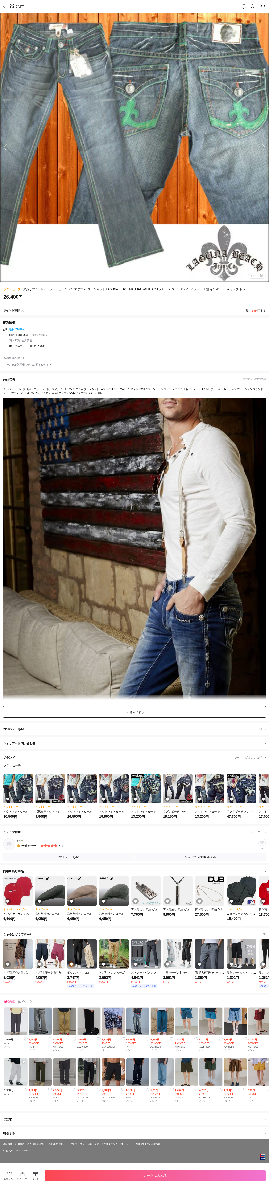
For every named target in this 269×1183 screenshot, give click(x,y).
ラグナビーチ (12, 289)
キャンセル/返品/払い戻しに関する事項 (26, 364)
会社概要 (7, 1144)
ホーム (128, 1144)
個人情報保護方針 (36, 1144)
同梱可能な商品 (13, 871)
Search (253, 6)
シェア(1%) (22, 1179)
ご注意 (7, 1119)
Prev (8, 147)
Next (260, 147)
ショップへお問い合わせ (136, 743)
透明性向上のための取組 (148, 1144)
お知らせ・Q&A (132, 729)
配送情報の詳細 (13, 357)
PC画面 (73, 1144)
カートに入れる (155, 1175)
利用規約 (19, 1144)
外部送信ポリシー (57, 1144)
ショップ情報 (132, 832)
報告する (9, 1133)
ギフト (35, 1179)
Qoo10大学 (86, 1144)
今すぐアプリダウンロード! (108, 1144)
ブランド (132, 757)
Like (26, 1039)
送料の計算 (38, 335)
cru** (20, 6)
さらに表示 (137, 712)
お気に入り (9, 1179)
